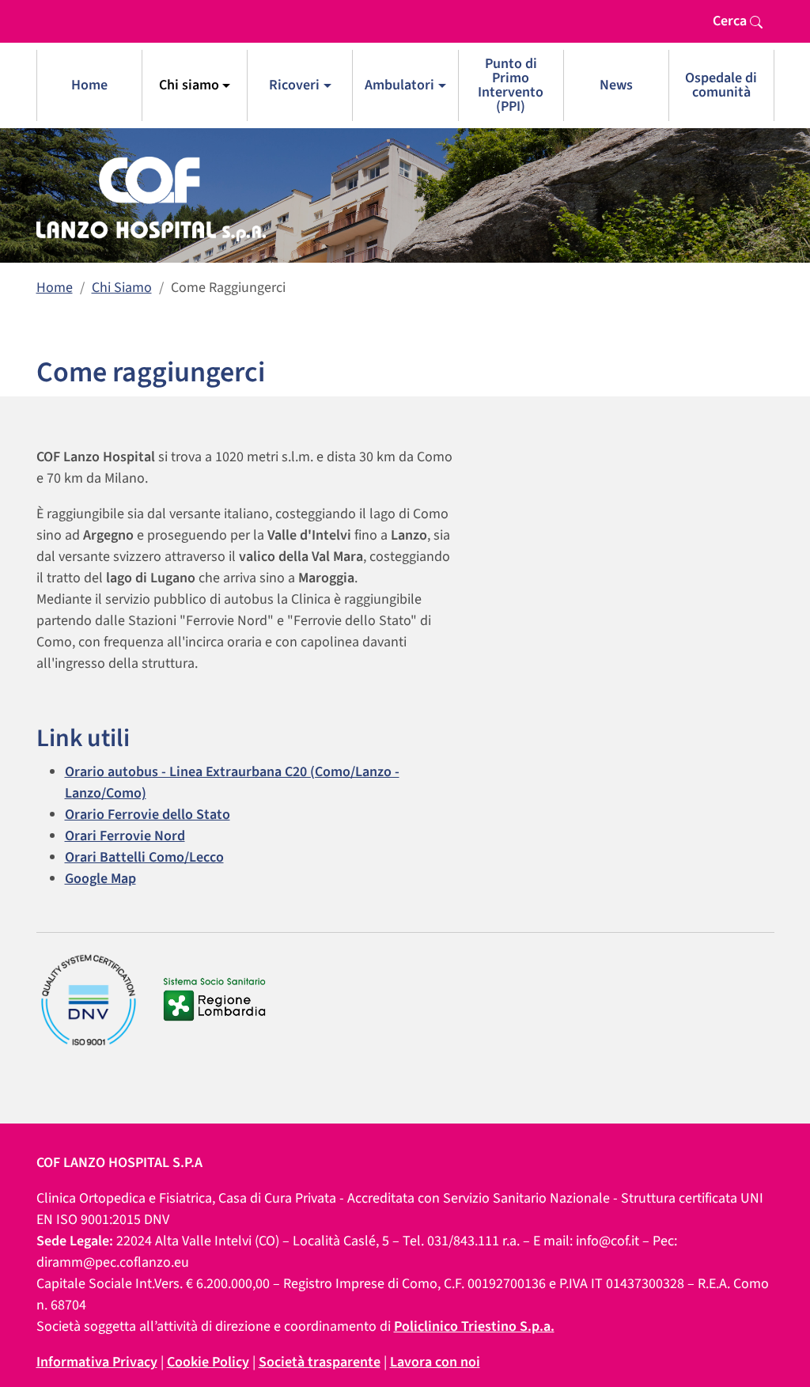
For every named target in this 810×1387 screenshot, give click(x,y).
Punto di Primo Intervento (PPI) (510, 85)
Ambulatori (399, 85)
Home (89, 85)
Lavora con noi (435, 1362)
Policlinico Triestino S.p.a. (474, 1326)
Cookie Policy (208, 1362)
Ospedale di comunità (721, 85)
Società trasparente (319, 1362)
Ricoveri (294, 85)
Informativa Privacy (96, 1362)
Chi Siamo (122, 287)
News (616, 85)
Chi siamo (189, 85)
